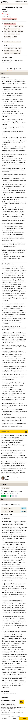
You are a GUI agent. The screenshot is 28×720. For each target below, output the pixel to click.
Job (11, 68)
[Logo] (4, 2)
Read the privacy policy (5, 714)
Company (18, 68)
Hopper (4, 9)
